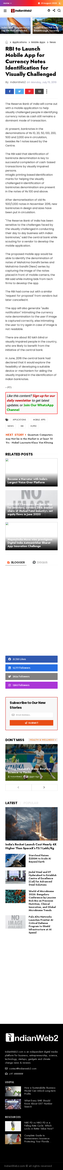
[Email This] (39, 91)
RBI (22, 426)
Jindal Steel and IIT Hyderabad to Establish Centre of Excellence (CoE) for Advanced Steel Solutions (42, 878)
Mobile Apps (38, 42)
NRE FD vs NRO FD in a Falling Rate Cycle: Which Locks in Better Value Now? (39, 1125)
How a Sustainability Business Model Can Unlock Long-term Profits (40, 1091)
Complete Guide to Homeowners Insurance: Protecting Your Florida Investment (37, 1140)
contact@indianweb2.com (22, 1068)
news (53, 42)
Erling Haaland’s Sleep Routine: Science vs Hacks (29, 770)
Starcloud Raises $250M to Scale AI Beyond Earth (40, 859)
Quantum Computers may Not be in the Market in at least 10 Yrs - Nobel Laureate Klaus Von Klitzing (29, 438)
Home (6, 3)
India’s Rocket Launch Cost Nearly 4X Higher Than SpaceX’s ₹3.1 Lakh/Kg (30, 846)
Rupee (34, 426)
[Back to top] (54, 1162)
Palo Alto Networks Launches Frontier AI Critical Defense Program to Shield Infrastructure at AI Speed (41, 924)
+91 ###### (15, 1074)
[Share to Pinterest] (29, 91)
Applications (19, 42)
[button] (7, 3)
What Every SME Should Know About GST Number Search (38, 1103)
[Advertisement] (31, 616)
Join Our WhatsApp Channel (30, 408)
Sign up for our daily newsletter (31, 398)
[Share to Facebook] (9, 91)
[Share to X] (19, 91)
